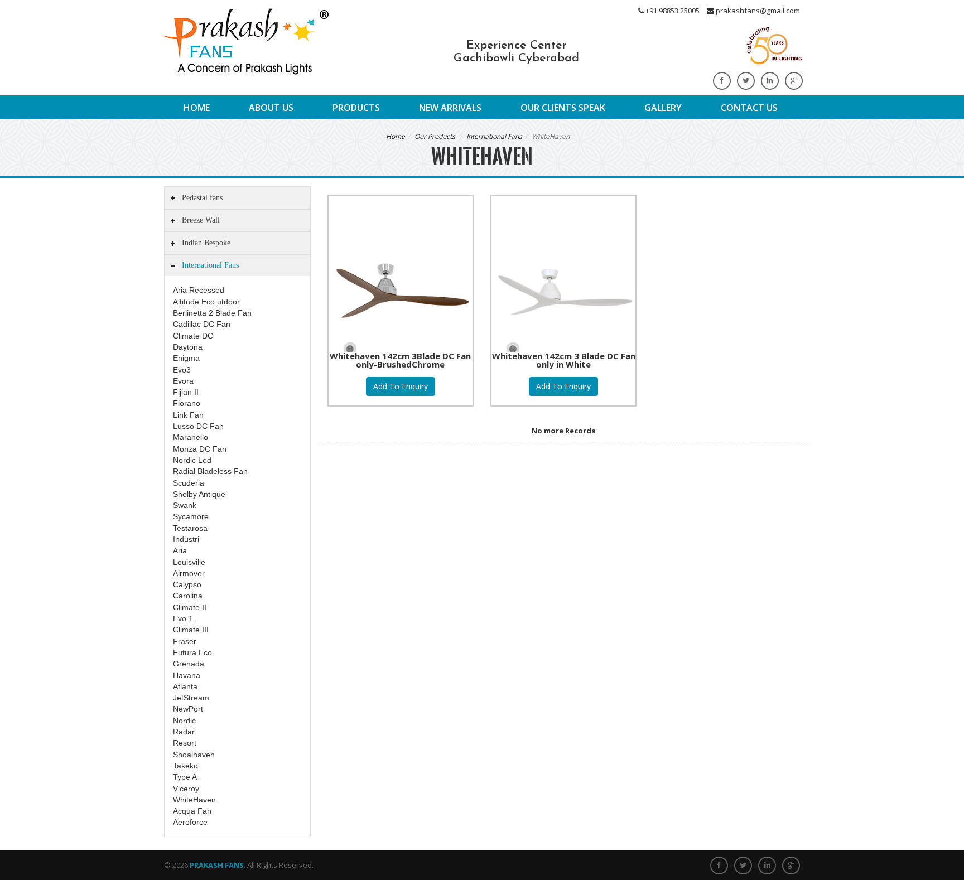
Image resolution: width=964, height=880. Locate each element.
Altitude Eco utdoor (206, 301)
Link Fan (188, 414)
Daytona (188, 346)
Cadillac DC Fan (201, 324)
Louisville (189, 562)
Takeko (185, 765)
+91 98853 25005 (672, 11)
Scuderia (188, 482)
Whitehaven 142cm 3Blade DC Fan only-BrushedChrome (400, 360)
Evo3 (182, 369)
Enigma (186, 358)
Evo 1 (183, 618)
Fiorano (186, 403)
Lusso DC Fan (198, 426)
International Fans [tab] (210, 264)
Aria (180, 550)
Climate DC (193, 335)
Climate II (189, 607)
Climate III (191, 629)
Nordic (184, 720)
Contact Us (749, 107)
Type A (185, 776)
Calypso (187, 584)
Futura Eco (192, 652)
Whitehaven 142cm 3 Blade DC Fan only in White (563, 360)
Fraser (184, 641)
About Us (271, 107)
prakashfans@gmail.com (757, 11)
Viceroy (186, 788)
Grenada (188, 663)
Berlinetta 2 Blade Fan (212, 312)
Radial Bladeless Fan (210, 471)
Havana (186, 675)
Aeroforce (190, 822)
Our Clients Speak (562, 107)
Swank (184, 505)
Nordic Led (192, 460)
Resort (184, 742)
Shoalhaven (194, 754)
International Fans (494, 136)
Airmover (189, 573)
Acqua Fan (192, 810)
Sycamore (191, 516)
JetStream (191, 697)
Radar (184, 731)
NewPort (188, 708)
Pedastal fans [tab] (202, 197)
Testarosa (190, 528)
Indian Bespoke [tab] (206, 242)
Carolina (188, 595)
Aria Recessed (198, 290)
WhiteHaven (194, 799)
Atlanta (185, 686)
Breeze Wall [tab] (201, 219)
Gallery (663, 107)
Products (356, 107)
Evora (183, 380)
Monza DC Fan (199, 448)
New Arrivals (450, 107)
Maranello (190, 437)
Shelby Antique (199, 494)
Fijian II (186, 392)
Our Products (434, 136)
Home (197, 107)
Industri (186, 539)
